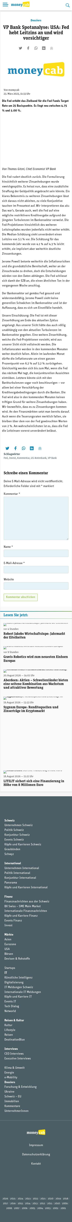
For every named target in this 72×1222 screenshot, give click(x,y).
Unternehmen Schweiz (18, 825)
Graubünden (12, 849)
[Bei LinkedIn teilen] (44, 48)
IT (5, 972)
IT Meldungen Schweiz (18, 987)
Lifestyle (9, 1030)
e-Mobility (10, 1077)
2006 (24, 1208)
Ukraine (9, 1091)
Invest (12, 458)
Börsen (8, 954)
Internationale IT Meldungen (22, 992)
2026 (5, 1199)
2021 (43, 1199)
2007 (17, 1208)
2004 (40, 1208)
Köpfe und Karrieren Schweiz (22, 844)
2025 (13, 1199)
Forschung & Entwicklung (20, 1087)
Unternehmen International (21, 868)
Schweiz (9, 820)
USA (7, 949)
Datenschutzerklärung (36, 1154)
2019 (58, 1199)
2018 (65, 1199)
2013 (35, 1203)
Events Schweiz (14, 839)
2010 (57, 1203)
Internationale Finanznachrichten (25, 911)
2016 (13, 1203)
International (12, 863)
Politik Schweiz (14, 830)
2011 (49, 1203)
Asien (7, 939)
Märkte (8, 934)
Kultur (8, 1025)
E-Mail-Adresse (14, 563)
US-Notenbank (39, 458)
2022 (35, 1199)
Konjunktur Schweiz (17, 834)
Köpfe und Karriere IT (18, 996)
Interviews (11, 1049)
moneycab (13, 90)
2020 (50, 1199)
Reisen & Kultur (14, 1020)
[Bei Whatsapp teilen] (36, 48)
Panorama (10, 882)
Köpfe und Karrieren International (26, 887)
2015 (20, 1203)
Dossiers (36, 20)
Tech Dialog (11, 1006)
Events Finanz (13, 920)
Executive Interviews (17, 1058)
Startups (9, 968)
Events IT (10, 1001)
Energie (9, 1072)
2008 (9, 1208)
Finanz (8, 896)
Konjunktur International (20, 877)
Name (8, 547)
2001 (63, 1208)
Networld (10, 1011)
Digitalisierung (13, 982)
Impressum (36, 1145)
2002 (55, 1208)
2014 (27, 1203)
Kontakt (36, 1163)
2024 (20, 1199)
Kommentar (23, 458)
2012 (42, 1203)
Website (9, 579)
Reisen (8, 1034)
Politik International (17, 873)
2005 (32, 1208)
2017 (5, 1203)
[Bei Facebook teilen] (28, 48)
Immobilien (11, 1101)
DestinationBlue (14, 1039)
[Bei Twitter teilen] (20, 48)
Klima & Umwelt (14, 1067)
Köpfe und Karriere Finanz (21, 915)
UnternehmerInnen (16, 1111)
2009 (65, 1203)
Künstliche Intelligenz (18, 977)
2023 (28, 1199)
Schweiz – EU (12, 1096)
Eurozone (10, 944)
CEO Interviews (14, 1053)
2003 (48, 1208)
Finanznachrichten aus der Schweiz (26, 901)
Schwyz (9, 854)
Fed (6, 458)
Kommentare (12, 1106)
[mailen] (51, 48)
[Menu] (5, 5)
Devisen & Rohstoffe (17, 958)
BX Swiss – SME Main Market (22, 906)
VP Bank (52, 458)
